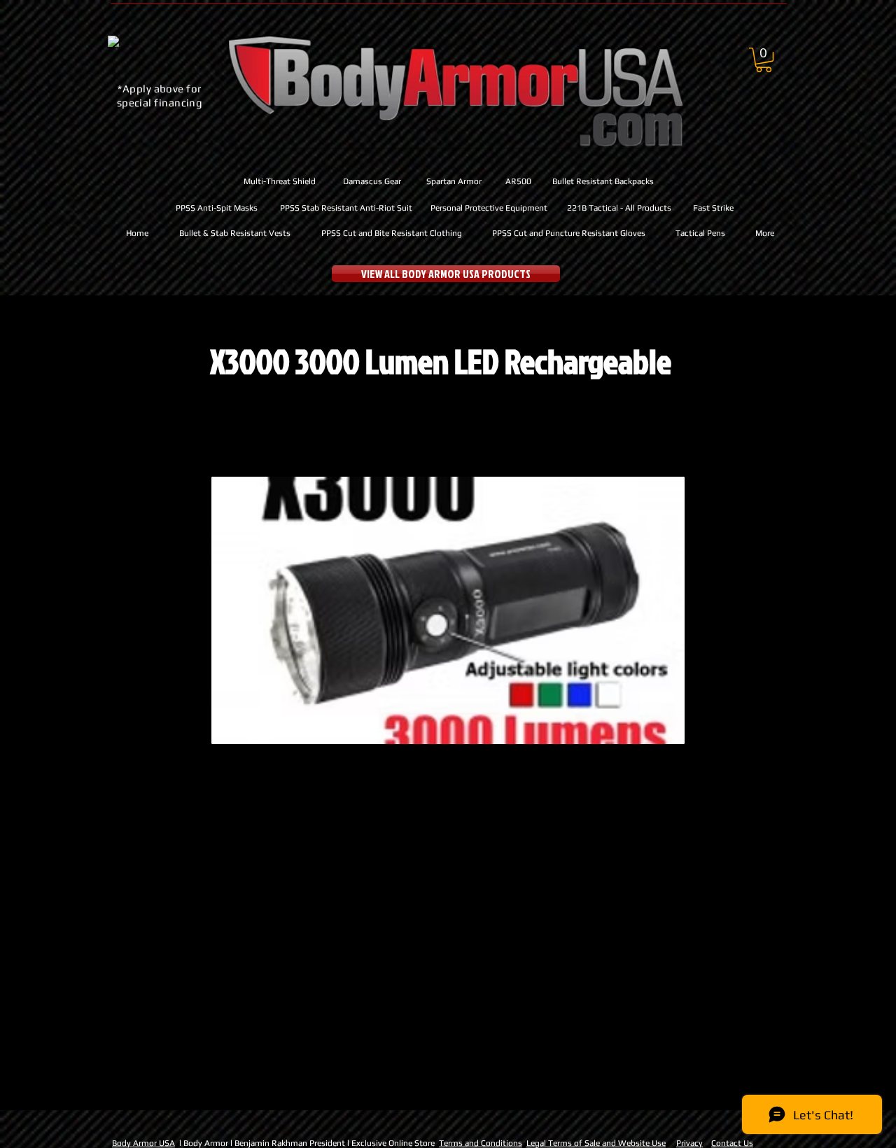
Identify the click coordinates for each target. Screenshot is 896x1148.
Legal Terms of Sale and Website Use (596, 1143)
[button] (763, 60)
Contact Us (732, 1143)
